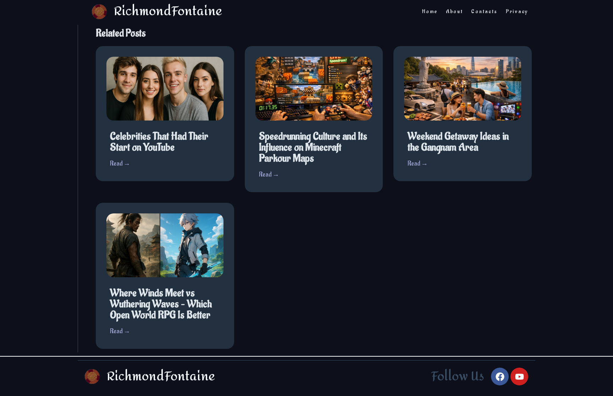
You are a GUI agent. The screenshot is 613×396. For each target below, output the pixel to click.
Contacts (484, 11)
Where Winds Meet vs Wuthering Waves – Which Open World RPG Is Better (161, 304)
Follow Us (457, 376)
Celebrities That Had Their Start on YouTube (159, 142)
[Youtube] (519, 376)
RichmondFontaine (161, 376)
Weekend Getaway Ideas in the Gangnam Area (458, 142)
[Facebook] (500, 376)
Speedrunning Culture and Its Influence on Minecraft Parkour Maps (313, 147)
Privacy (517, 11)
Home (430, 11)
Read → (120, 164)
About (454, 11)
